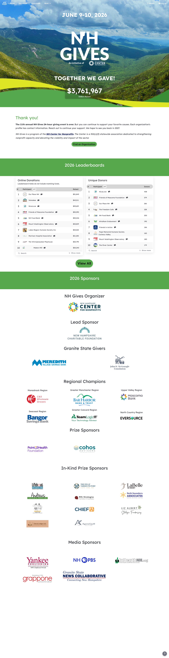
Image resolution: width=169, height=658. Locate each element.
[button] (84, 306)
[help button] (164, 653)
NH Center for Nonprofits (59, 134)
